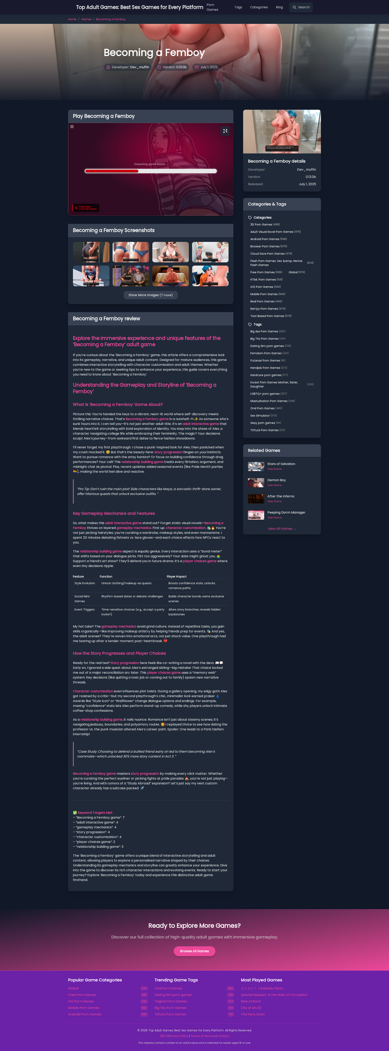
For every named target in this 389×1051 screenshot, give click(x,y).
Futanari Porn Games (267, 360)
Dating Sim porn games (270, 346)
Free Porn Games (266, 272)
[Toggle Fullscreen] (225, 131)
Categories (259, 7)
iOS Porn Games (265, 287)
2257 (163, 1036)
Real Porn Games (266, 301)
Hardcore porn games (269, 375)
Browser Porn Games (268, 246)
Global (297, 272)
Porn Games (212, 7)
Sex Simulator (263, 416)
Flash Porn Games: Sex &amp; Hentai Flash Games (282, 263)
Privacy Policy (178, 1036)
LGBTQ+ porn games (268, 394)
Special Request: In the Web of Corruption (274, 994)
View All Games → (282, 528)
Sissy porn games (265, 423)
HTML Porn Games (266, 280)
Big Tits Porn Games (267, 339)
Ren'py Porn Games (267, 309)
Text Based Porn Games (271, 316)
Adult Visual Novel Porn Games (275, 232)
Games (86, 19)
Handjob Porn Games (268, 368)
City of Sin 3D (251, 1007)
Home (72, 19)
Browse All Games (194, 951)
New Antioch (251, 1001)
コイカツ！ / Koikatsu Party (262, 988)
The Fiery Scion (253, 1014)
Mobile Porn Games (267, 294)
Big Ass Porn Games (267, 331)
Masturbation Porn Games (272, 401)
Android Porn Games (268, 239)
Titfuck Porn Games (267, 430)
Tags (238, 7)
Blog (279, 7)
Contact (223, 1036)
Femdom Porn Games (269, 353)
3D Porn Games (265, 224)
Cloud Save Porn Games (271, 254)
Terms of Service (203, 1036)
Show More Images (151, 295)
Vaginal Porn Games (171, 1001)
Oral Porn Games (266, 408)
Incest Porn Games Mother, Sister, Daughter (282, 384)
